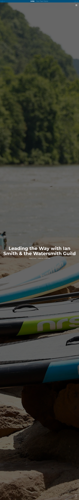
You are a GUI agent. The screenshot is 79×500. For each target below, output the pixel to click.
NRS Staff (48, 258)
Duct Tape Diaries (41, 1)
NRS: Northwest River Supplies (32, 1)
